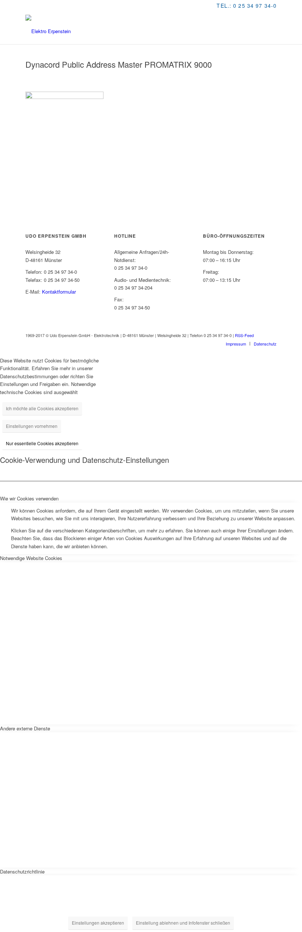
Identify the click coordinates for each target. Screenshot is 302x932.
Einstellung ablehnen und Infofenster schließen (183, 922)
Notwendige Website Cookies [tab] (31, 557)
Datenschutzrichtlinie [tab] (22, 871)
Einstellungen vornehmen (31, 426)
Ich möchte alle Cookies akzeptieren (42, 408)
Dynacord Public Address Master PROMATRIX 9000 (118, 64)
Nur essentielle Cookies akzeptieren (42, 443)
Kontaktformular (59, 291)
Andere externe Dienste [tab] (25, 728)
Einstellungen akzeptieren (98, 922)
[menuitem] (236, 343)
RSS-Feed (244, 335)
